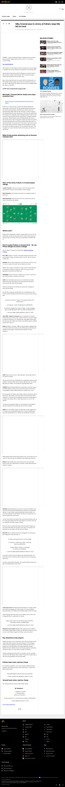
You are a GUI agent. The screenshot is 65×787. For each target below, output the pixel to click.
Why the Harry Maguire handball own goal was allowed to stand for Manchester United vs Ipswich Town (54, 53)
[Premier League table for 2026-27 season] (43, 59)
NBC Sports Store (21, 777)
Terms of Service (55, 777)
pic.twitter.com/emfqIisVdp (19, 549)
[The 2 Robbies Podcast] (51, 83)
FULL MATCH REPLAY (8, 64)
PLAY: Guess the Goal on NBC (47, 114)
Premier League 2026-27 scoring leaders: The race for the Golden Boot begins (54, 71)
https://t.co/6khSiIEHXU (27, 305)
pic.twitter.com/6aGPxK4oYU (28, 309)
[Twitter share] (6, 24)
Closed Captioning (12, 777)
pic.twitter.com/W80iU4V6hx (22, 622)
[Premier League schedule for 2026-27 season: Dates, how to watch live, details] (43, 48)
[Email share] (9, 24)
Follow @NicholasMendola (9, 704)
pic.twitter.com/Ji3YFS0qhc (26, 673)
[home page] (6, 2)
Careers (6, 777)
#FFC (19, 309)
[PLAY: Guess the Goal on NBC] (51, 106)
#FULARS (12, 622)
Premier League (6, 16)
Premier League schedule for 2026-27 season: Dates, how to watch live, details (54, 47)
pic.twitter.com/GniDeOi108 (28, 698)
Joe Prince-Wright (20, 29)
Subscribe (4, 730)
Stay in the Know (5, 726)
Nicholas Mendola (26, 29)
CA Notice (50, 777)
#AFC (16, 309)
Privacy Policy (35, 777)
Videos (14, 16)
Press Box (26, 777)
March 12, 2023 (29, 312)
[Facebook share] (4, 24)
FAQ (16, 777)
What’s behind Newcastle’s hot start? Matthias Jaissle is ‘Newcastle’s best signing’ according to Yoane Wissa (54, 65)
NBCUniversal (8, 779)
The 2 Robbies (22, 16)
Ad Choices (30, 777)
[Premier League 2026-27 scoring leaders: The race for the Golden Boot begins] (43, 71)
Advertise (3, 777)
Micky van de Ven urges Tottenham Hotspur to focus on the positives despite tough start (54, 41)
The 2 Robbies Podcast (45, 91)
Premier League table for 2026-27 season (54, 58)
